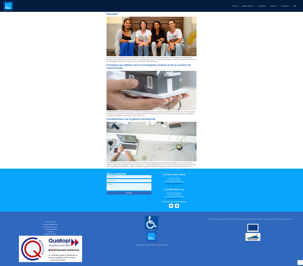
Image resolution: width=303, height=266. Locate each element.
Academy (273, 6)
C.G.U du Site (50, 231)
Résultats (112, 13)
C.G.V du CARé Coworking (50, 227)
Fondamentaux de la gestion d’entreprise (131, 119)
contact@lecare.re (174, 199)
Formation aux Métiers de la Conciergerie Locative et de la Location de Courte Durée (149, 66)
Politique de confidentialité (50, 224)
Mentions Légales (50, 221)
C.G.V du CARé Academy (50, 229)
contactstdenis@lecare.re (174, 184)
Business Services (247, 6)
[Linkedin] (177, 206)
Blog (295, 6)
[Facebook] (171, 206)
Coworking (261, 6)
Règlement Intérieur (50, 234)
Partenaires (284, 6)
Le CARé (234, 6)
